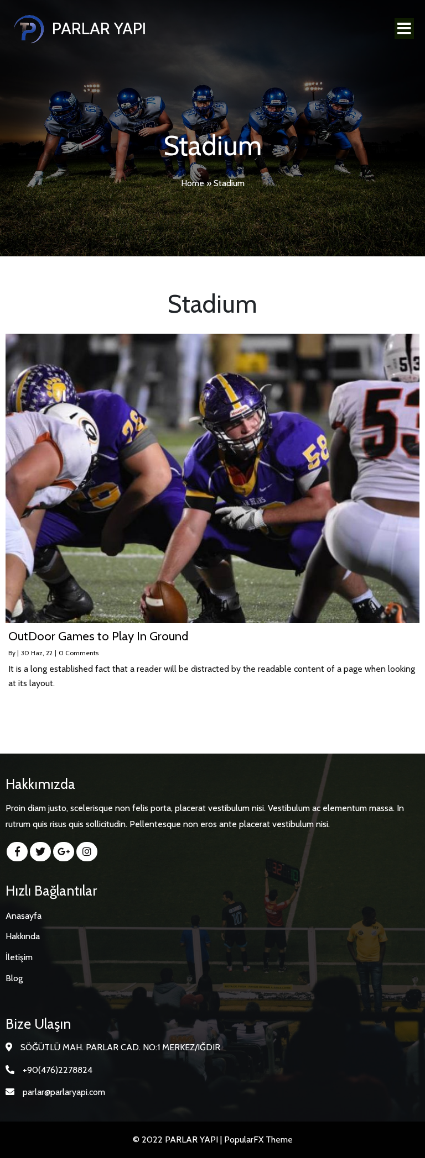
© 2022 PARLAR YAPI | (178, 1139)
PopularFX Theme (258, 1139)
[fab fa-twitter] (40, 851)
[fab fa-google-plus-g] (63, 851)
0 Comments (79, 653)
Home (192, 183)
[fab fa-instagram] (86, 851)
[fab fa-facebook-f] (17, 851)
